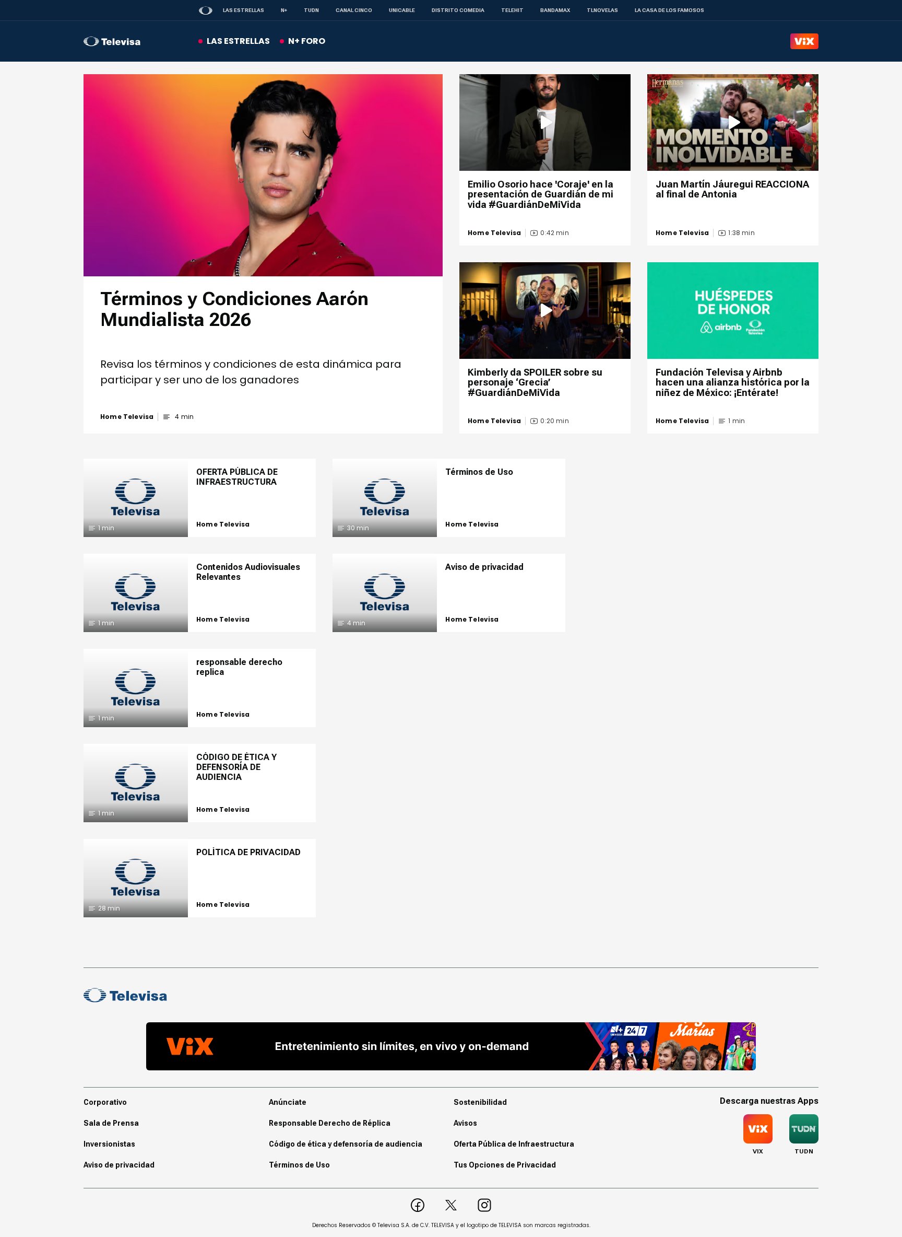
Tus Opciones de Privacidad (505, 1165)
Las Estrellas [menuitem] (238, 41)
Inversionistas (109, 1144)
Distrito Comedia (458, 10)
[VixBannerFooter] (451, 1046)
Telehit (512, 10)
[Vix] (804, 41)
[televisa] (112, 41)
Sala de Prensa (111, 1123)
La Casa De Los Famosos (669, 10)
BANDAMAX (555, 10)
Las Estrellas (243, 10)
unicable (402, 10)
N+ (284, 10)
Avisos (465, 1123)
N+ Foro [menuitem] (306, 41)
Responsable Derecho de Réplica (329, 1123)
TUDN (311, 10)
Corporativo (105, 1102)
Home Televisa (126, 417)
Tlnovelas (602, 10)
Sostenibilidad (480, 1102)
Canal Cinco (354, 10)
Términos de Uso (299, 1165)
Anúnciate (287, 1102)
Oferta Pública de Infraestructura (514, 1144)
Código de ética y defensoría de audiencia (345, 1144)
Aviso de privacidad (119, 1165)
